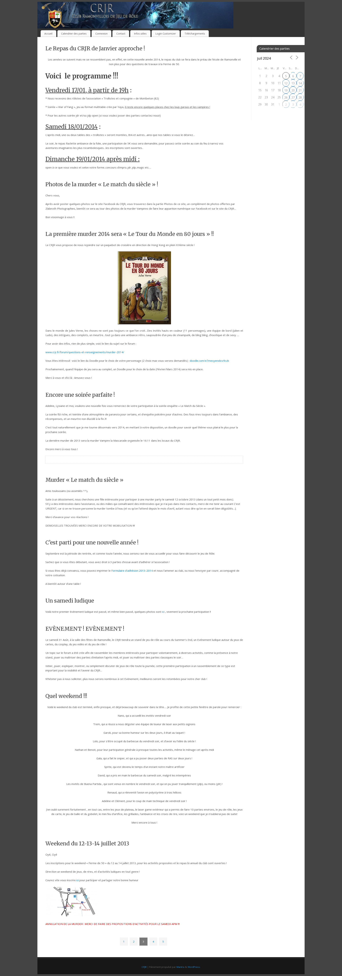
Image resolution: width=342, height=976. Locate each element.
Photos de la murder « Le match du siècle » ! (101, 184)
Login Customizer (165, 33)
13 (293, 83)
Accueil (48, 33)
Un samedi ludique (69, 600)
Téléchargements (195, 33)
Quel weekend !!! (66, 696)
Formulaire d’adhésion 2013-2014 (132, 570)
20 (293, 90)
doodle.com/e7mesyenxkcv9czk (209, 360)
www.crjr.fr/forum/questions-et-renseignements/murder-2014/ (84, 352)
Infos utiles (140, 33)
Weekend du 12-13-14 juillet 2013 (87, 843)
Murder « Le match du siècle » (84, 479)
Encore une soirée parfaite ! (80, 394)
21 (300, 90)
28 (300, 97)
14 (300, 83)
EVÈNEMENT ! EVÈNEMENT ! (84, 628)
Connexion (101, 33)
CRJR (144, 967)
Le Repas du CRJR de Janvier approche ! (95, 48)
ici (163, 611)
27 (293, 97)
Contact (120, 33)
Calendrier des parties (74, 33)
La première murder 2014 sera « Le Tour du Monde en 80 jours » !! (129, 234)
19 (285, 90)
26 (285, 97)
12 (285, 83)
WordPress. (194, 967)
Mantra (180, 967)
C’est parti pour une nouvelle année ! (92, 542)
